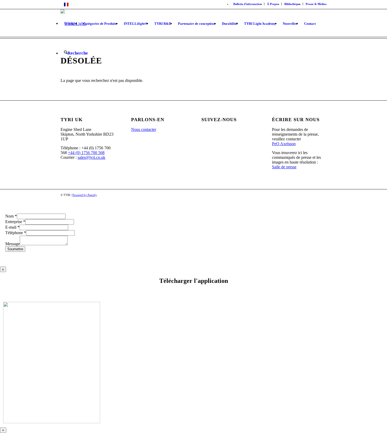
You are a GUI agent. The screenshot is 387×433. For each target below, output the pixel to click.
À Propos (273, 4)
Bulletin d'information (247, 4)
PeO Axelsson (284, 143)
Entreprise (15, 221)
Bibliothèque (292, 4)
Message (12, 244)
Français (77, 4)
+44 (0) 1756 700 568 (86, 152)
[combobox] (193, 4)
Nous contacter (143, 129)
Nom (11, 216)
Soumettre (15, 249)
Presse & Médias (316, 4)
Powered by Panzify (84, 194)
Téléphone (15, 232)
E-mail (12, 227)
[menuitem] (247, 4)
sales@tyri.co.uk (91, 157)
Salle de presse (284, 167)
